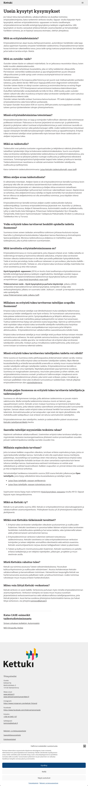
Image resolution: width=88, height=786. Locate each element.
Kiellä (44, 771)
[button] (84, 746)
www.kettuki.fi (9, 694)
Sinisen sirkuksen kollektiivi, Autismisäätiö (22, 623)
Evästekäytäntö (33, 783)
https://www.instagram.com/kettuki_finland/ (20, 703)
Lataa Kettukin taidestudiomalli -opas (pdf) (58, 169)
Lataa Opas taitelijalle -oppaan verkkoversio (27, 480)
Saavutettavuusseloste (12, 735)
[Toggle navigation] (83, 2)
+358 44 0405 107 (10, 717)
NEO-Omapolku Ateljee (13, 628)
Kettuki (8, 2)
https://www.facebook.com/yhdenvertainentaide (22, 710)
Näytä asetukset (44, 778)
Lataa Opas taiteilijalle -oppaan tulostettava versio (29, 484)
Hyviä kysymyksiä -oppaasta (53, 492)
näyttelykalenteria (34, 382)
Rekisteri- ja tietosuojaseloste (49, 783)
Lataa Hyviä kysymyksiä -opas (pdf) (33, 279)
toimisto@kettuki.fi (38, 601)
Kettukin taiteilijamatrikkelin (16, 422)
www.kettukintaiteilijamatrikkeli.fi (16, 697)
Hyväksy (44, 765)
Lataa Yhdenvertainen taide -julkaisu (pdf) (21, 295)
